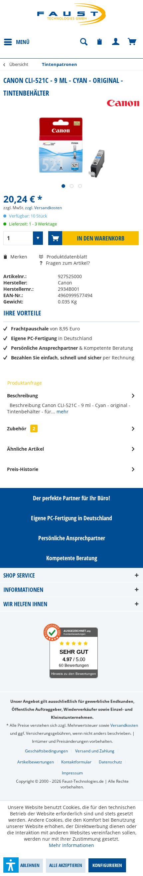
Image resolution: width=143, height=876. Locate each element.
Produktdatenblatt (67, 256)
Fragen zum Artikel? (67, 263)
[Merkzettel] (99, 42)
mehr (62, 411)
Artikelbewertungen (35, 762)
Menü (23, 42)
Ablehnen (30, 865)
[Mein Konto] (116, 42)
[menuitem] (16, 41)
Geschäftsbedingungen (46, 751)
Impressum (72, 773)
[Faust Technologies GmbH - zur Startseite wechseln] (71, 14)
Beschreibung (22, 395)
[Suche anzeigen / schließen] (83, 42)
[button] (11, 865)
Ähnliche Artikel (25, 449)
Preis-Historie (22, 469)
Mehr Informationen (71, 845)
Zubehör (21, 428)
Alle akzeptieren (65, 865)
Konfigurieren (107, 865)
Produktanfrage (24, 383)
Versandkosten (124, 725)
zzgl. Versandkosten (43, 208)
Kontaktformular (76, 762)
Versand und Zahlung (94, 751)
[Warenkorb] (132, 42)
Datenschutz (110, 762)
